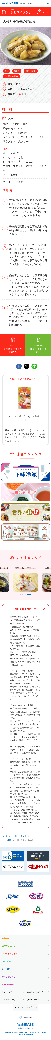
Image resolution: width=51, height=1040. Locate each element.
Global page (27, 1017)
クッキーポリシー (34, 1000)
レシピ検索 (6, 840)
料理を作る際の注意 (25, 609)
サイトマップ (7, 992)
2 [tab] (22, 594)
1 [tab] (20, 594)
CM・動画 (6, 961)
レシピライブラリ (18, 836)
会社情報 (6, 969)
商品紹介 (6, 938)
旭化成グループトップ (23, 1007)
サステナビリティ (10, 977)
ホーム (4, 836)
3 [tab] (25, 594)
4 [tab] (29, 594)
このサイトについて (35, 992)
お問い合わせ (8, 984)
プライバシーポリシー (10, 1000)
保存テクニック (9, 946)
